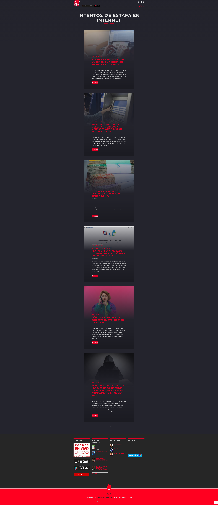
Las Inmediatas (118, 444)
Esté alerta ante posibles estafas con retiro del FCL (106, 193)
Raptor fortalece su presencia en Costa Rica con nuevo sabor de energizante (102, 453)
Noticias (94, 56)
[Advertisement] (136, 466)
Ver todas (94, 473)
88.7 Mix (116, 448)
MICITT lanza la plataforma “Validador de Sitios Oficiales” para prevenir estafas (108, 252)
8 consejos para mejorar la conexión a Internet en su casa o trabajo (109, 62)
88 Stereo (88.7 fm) (105, 497)
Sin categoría (95, 314)
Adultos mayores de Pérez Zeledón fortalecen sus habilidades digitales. (102, 468)
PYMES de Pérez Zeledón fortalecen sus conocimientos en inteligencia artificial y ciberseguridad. (100, 460)
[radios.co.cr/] (135, 456)
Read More (95, 82)
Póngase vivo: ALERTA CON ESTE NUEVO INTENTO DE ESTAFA (108, 320)
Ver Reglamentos (82, 474)
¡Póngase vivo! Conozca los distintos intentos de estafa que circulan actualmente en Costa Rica (108, 390)
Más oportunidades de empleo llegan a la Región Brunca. (102, 446)
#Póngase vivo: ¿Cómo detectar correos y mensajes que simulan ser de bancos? (107, 128)
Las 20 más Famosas (119, 453)
